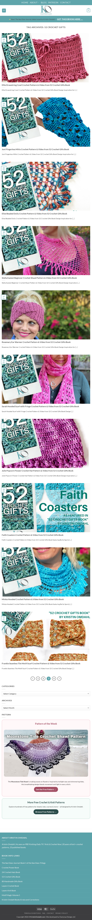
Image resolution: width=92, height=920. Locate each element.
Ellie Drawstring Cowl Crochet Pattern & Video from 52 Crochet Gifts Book (36, 85)
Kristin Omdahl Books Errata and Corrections (20, 899)
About (33, 2)
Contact (65, 2)
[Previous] (33, 679)
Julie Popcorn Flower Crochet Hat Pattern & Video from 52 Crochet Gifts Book (37, 471)
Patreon (53, 2)
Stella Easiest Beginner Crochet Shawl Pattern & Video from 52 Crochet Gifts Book (39, 278)
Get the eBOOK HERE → (70, 19)
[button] (4, 10)
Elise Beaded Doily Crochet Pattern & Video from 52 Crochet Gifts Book (34, 213)
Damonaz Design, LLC (68, 917)
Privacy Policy (61, 913)
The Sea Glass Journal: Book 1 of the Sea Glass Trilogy (24, 863)
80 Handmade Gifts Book (12, 881)
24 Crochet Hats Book (11, 872)
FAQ (43, 913)
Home (24, 2)
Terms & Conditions (32, 913)
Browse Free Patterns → (46, 812)
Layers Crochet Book (10, 886)
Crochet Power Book (10, 867)
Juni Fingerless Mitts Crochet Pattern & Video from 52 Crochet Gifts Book (35, 149)
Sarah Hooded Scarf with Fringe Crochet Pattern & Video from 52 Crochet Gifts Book (40, 406)
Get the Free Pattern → (46, 789)
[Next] (59, 679)
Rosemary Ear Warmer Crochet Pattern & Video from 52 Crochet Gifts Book (36, 342)
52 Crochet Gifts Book (11, 877)
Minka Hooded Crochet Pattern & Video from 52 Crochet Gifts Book (33, 599)
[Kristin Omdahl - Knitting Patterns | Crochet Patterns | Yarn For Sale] (46, 10)
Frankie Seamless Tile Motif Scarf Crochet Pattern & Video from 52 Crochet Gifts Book (41, 663)
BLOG (44, 2)
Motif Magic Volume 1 (11, 895)
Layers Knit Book (9, 890)
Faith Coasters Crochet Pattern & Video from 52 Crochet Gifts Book (32, 535)
